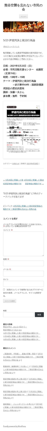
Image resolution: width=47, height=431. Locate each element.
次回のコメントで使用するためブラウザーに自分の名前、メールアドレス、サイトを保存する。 (23, 292)
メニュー (23, 16)
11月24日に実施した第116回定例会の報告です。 (21, 336)
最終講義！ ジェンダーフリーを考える (18, 404)
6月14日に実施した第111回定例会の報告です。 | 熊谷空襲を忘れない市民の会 (23, 357)
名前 (6, 259)
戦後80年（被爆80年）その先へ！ (16, 366)
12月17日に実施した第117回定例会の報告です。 (21, 333)
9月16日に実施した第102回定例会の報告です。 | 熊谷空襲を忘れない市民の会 (23, 407)
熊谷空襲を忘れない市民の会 (23, 7)
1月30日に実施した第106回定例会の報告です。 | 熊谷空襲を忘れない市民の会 (23, 369)
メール (7, 269)
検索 (5, 310)
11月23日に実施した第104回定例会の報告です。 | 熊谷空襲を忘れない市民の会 (23, 394)
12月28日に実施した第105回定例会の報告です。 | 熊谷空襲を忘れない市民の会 (23, 382)
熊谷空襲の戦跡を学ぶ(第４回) (14, 379)
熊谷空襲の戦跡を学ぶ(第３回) (14, 391)
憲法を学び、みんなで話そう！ (15, 327)
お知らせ (15, 163)
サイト (6, 279)
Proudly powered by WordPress (14, 426)
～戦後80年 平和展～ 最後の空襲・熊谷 (19, 354)
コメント (8, 230)
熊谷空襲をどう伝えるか (12, 330)
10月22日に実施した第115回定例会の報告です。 (21, 339)
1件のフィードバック (11, 46)
